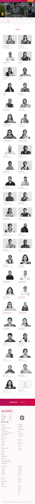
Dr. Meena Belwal (21, 171)
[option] (17, 8)
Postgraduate (20, 427)
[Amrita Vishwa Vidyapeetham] (4, 4)
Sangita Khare (5, 249)
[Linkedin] (7, 421)
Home (6, 14)
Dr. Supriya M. (20, 77)
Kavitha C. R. (20, 218)
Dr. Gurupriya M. (21, 187)
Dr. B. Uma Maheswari (7, 124)
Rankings (2, 467)
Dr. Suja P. (4, 93)
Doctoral (19, 431)
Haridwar (19, 482)
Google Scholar (20, 443)
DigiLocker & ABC (4, 486)
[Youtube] (5, 421)
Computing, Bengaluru (14, 14)
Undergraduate (20, 426)
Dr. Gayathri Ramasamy (22, 281)
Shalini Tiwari (5, 374)
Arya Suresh (5, 390)
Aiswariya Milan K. (21, 343)
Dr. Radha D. (20, 155)
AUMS (2, 479)
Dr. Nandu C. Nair (21, 265)
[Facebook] (1, 421)
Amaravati (19, 469)
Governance (3, 474)
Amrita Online (20, 436)
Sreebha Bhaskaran (6, 218)
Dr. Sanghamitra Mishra (22, 312)
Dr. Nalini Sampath (21, 202)
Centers (19, 441)
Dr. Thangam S (20, 124)
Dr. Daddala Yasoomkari (7, 312)
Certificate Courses (21, 434)
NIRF (19, 491)
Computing (3, 441)
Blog (23, 3)
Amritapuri (19, 467)
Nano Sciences (3, 451)
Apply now (3, 414)
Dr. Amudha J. (20, 62)
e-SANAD (2, 484)
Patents (19, 446)
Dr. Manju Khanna (6, 109)
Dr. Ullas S (20, 249)
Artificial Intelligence (4, 431)
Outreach (2, 419)
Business (2, 439)
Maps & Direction (4, 416)
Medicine (2, 449)
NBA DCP (19, 489)
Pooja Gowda (20, 359)
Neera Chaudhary (21, 374)
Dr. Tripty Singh (21, 109)
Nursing (2, 453)
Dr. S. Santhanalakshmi (7, 140)
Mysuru (19, 477)
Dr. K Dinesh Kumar (6, 187)
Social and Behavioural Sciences (6, 461)
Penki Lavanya (20, 389)
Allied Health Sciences (4, 434)
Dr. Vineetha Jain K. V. (6, 45)
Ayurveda (2, 436)
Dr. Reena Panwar (6, 296)
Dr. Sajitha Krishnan (21, 296)
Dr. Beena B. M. (20, 93)
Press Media (3, 472)
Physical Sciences (4, 456)
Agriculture (3, 426)
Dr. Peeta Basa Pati (6, 62)
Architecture (3, 429)
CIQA (19, 494)
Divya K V (4, 359)
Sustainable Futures (4, 463)
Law (2, 446)
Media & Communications (5, 448)
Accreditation (3, 469)
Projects (19, 448)
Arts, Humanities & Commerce (6, 427)
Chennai (19, 472)
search (33, 5)
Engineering (3, 444)
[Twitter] (3, 421)
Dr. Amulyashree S (6, 328)
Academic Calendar (4, 481)
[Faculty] (2, 18)
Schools (9, 14)
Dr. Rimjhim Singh (6, 171)
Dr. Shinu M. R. (5, 265)
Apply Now (23, 402)
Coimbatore (20, 474)
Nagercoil (19, 479)
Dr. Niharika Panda (21, 328)
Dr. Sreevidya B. (21, 45)
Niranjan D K (5, 343)
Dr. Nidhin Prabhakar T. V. (7, 281)
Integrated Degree (21, 429)
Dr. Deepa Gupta (6, 77)
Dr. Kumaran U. (5, 155)
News (21, 3)
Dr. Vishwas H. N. (6, 202)
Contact (32, 3)
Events (26, 3)
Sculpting (2, 458)
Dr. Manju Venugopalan (22, 140)
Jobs (29, 3)
